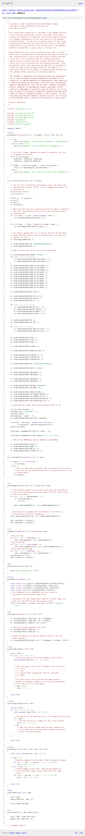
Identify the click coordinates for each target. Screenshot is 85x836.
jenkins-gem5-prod (25, 10)
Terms (24, 833)
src (3, 13)
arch (8, 13)
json (81, 833)
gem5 (4, 10)
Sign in (81, 3)
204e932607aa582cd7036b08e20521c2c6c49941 (56, 10)
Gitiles (12, 833)
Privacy (18, 833)
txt (76, 833)
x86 (13, 13)
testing (12, 10)
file (44, 18)
